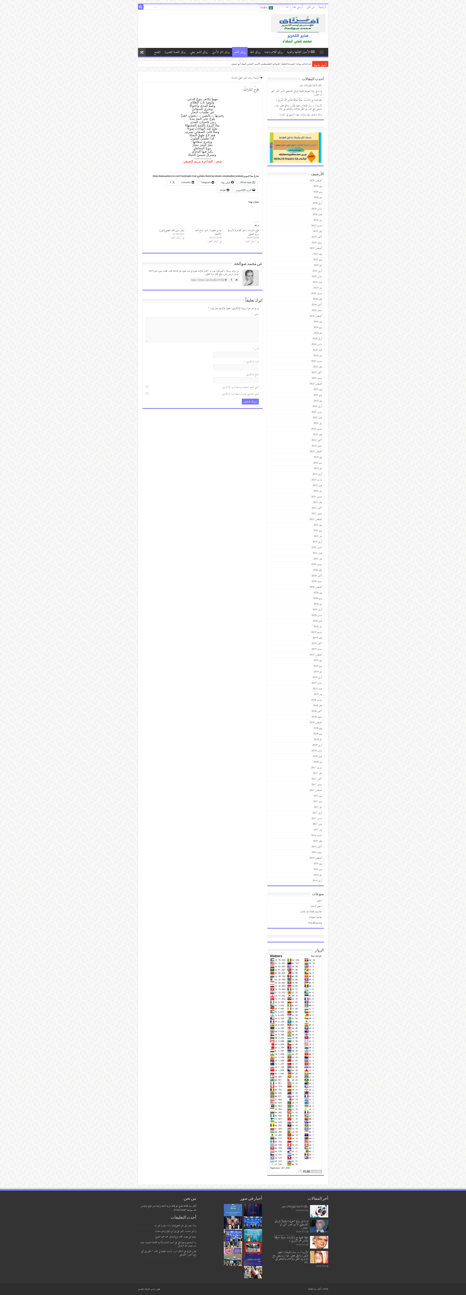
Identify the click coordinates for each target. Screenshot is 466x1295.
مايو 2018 (318, 739)
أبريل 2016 (317, 881)
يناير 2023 (317, 423)
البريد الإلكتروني (251, 362)
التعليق (255, 314)
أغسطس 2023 (315, 384)
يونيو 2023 (317, 395)
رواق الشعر (240, 52)
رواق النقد (254, 52)
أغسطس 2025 (315, 248)
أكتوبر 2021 (316, 508)
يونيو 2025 (317, 260)
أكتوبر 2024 (316, 305)
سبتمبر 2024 (316, 310)
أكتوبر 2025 (316, 237)
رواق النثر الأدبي (221, 52)
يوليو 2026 (317, 186)
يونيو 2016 (317, 869)
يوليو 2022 (317, 457)
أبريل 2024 (317, 339)
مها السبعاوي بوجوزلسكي (187, 1242)
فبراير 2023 (317, 418)
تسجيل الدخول (316, 906)
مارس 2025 (316, 276)
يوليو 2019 (317, 660)
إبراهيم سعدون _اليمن (188, 1231)
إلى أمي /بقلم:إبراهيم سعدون (165, 1231)
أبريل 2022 (317, 474)
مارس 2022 (316, 480)
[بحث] (140, 7)
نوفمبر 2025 (317, 231)
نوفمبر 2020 (317, 570)
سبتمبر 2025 (316, 243)
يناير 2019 (317, 694)
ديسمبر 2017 (316, 768)
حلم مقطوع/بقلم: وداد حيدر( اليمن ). (169, 1225)
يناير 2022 (317, 491)
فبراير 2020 (317, 621)
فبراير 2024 (317, 350)
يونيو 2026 (317, 192)
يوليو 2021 (317, 525)
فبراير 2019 (317, 689)
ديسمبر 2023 (316, 361)
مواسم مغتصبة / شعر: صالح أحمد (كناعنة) (208, 232)
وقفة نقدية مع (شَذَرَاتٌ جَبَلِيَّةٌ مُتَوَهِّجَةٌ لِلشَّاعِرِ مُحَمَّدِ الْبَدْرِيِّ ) (299, 100)
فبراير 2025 (317, 282)
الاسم (256, 349)
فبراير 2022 (317, 485)
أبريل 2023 (317, 406)
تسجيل (319, 900)
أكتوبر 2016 (316, 847)
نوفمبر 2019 (317, 638)
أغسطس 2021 (315, 519)
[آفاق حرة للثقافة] (298, 29)
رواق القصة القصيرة (175, 52)
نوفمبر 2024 (317, 299)
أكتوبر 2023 (316, 372)
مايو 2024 (318, 333)
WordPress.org (315, 923)
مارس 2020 (316, 615)
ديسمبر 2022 (316, 429)
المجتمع (157, 52)
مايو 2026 (318, 197)
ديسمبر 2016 (316, 835)
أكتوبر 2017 (316, 779)
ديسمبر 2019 (316, 632)
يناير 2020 (317, 626)
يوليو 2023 (317, 389)
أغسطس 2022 (315, 451)
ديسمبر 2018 (316, 700)
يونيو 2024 (317, 327)
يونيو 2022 (317, 463)
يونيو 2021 (317, 530)
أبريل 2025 (317, 271)
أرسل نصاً (297, 7)
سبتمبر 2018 (316, 717)
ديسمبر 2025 (316, 226)
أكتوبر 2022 (316, 440)
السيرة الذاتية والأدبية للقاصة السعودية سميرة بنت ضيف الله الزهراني (168, 1244)
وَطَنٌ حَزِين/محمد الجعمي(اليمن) (171, 230)
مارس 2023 (316, 412)
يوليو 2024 (317, 322)
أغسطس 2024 (315, 316)
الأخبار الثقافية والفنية (298, 52)
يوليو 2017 (317, 796)
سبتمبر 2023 (316, 378)
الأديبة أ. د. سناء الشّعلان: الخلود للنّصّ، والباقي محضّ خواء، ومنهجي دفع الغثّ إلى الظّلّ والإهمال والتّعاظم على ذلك (298, 107)
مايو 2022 (318, 468)
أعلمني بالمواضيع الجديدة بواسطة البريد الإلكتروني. (240, 394)
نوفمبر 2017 (317, 773)
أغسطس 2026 (315, 180)
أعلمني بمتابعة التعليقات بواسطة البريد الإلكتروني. (240, 387)
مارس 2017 (316, 818)
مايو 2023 (318, 401)
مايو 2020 (318, 604)
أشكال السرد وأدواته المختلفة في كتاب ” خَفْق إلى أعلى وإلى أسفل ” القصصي (168, 1253)
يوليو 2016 (317, 864)
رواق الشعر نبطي (199, 52)
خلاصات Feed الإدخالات (311, 912)
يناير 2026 (317, 220)
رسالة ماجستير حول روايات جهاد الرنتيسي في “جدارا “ (300, 115)
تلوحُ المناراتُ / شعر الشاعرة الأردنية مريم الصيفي (243, 232)
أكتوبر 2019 (316, 643)
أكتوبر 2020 (316, 576)
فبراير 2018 (317, 756)
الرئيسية (322, 7)
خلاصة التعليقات (315, 917)
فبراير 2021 (317, 553)
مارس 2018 (316, 751)
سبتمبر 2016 (316, 852)
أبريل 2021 (317, 542)
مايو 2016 (318, 875)
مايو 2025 (318, 265)
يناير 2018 (317, 762)
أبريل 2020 (317, 610)
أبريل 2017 (317, 813)
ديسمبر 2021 (316, 497)
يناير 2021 (317, 559)
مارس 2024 (316, 344)
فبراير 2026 (317, 214)
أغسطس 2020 (315, 587)
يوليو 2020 (317, 593)
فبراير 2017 (317, 824)
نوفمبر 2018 (317, 705)
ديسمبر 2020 (316, 564)
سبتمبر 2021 (316, 514)
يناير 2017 (317, 830)
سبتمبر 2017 (316, 785)
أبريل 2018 (317, 745)
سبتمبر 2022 (316, 446)
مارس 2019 (316, 683)
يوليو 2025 (317, 254)
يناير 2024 (317, 355)
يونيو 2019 (317, 666)
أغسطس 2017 (315, 790)
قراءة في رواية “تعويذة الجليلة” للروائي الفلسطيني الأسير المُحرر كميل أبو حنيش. (296, 93)
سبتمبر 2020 (316, 581)
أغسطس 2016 (315, 858)
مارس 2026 (316, 209)
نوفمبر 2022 (317, 435)
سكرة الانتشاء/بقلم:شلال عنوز (296, 63)
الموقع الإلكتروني (252, 374)
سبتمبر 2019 (316, 649)
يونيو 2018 (317, 734)
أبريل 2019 (317, 677)
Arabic (264, 7)
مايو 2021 (318, 536)
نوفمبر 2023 (317, 367)
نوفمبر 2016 (317, 841)
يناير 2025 (317, 288)
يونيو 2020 (317, 598)
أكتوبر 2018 (316, 711)
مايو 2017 (318, 807)
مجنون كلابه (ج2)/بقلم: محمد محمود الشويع (171, 1237)
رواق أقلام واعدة (273, 52)
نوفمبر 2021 (317, 502)
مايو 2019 (318, 672)
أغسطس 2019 (315, 655)
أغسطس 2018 (315, 722)
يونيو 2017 (317, 801)
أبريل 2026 (317, 203)
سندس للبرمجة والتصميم (147, 1289)
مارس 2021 (316, 547)
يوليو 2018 (317, 728)
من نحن (311, 7)
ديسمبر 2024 (316, 293)
